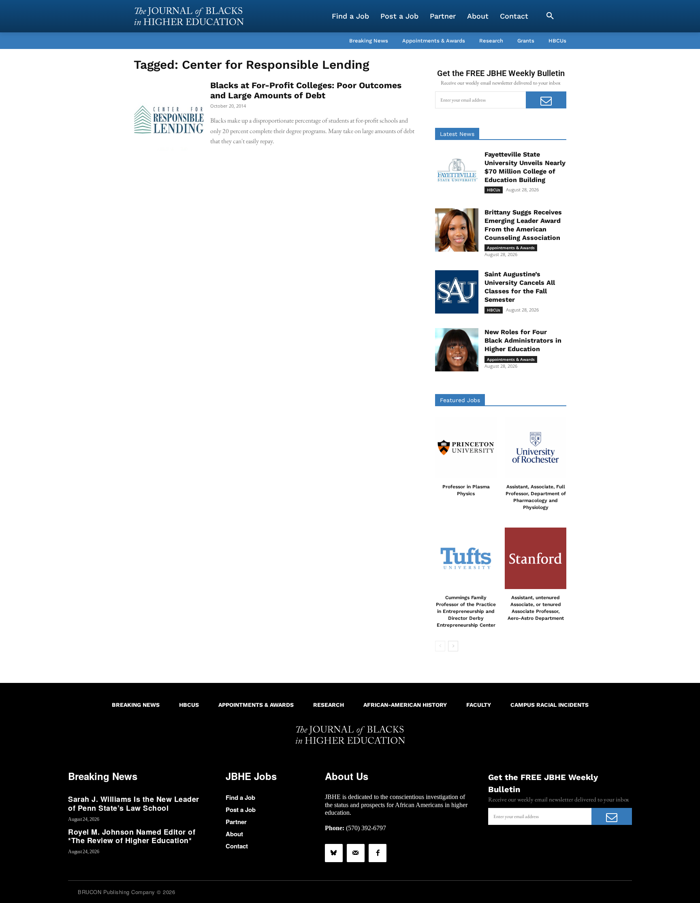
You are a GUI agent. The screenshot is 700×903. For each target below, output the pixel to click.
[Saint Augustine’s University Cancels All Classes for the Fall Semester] (456, 292)
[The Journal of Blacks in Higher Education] (189, 16)
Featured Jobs (460, 400)
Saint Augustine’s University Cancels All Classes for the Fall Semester (519, 286)
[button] (550, 16)
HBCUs (493, 190)
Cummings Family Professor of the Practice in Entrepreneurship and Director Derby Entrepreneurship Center (466, 611)
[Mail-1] (356, 853)
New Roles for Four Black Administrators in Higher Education (522, 340)
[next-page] (453, 646)
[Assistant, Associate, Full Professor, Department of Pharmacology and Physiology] (535, 447)
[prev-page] (440, 646)
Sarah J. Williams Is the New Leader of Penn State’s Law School (133, 803)
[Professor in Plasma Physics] (466, 447)
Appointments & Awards (511, 247)
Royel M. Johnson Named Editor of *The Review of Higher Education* (131, 836)
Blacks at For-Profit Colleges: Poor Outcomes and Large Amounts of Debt (305, 90)
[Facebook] (377, 853)
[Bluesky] (334, 853)
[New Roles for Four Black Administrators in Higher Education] (456, 349)
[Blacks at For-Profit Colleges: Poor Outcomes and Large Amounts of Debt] (169, 115)
